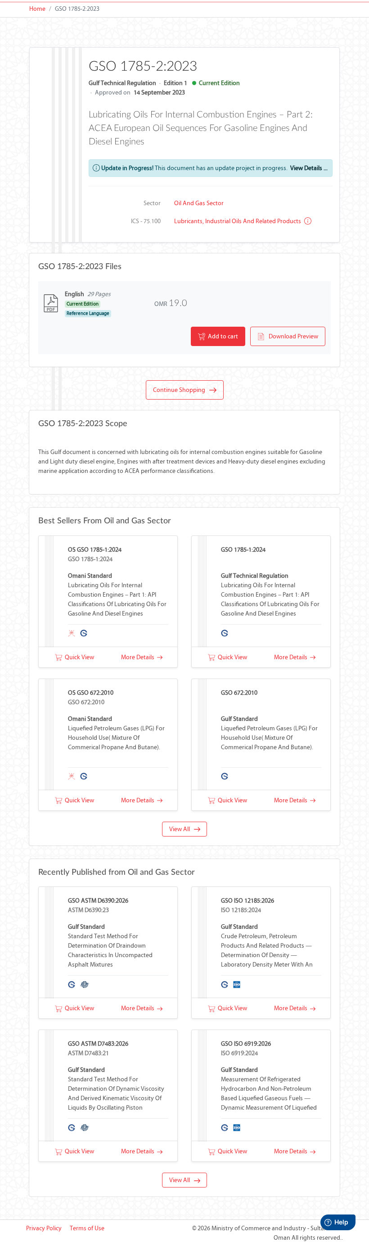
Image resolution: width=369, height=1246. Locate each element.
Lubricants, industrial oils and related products (238, 221)
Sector (152, 203)
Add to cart (221, 336)
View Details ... (309, 168)
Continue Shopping (181, 390)
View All (181, 829)
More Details (139, 657)
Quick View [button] (78, 657)
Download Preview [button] (291, 336)
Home (37, 9)
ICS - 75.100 (146, 221)
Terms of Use (87, 1228)
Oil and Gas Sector (199, 203)
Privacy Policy (44, 1228)
